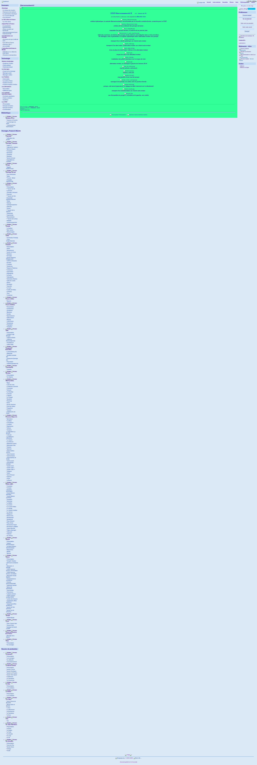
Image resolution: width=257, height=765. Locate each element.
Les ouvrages (10, 658)
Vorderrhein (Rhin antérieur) (11, 601)
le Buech (9, 480)
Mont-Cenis (10, 515)
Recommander (243, 57)
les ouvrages (10, 644)
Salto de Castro (11, 280)
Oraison (9, 447)
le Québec (10, 228)
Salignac (9, 471)
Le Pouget (10, 397)
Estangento (10, 273)
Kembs (9, 314)
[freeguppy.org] (120, 758)
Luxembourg (9, 367)
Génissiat (9, 501)
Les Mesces (10, 441)
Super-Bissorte (11, 528)
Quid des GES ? (7, 44)
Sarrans (9, 410)
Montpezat (10, 519)
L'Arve (8, 708)
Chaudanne (10, 422)
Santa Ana (10, 266)
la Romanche (10, 711)
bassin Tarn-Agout (12, 675)
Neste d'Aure (10, 747)
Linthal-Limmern (11, 594)
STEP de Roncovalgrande (10, 340)
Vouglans (9, 326)
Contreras (9, 295)
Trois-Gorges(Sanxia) (10, 240)
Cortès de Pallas (11, 289)
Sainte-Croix (10, 466)
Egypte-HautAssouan (10, 167)
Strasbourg (10, 323)
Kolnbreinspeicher (12, 222)
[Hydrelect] (5, 1)
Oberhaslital (10, 590)
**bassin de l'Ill (11, 189)
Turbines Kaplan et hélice (10, 84)
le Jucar (9, 288)
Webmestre (242, 50)
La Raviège (10, 392)
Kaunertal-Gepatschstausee (11, 198)
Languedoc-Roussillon (8, 348)
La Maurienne (11, 709)
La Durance (8, 654)
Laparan (9, 395)
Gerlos (9, 208)
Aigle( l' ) (9, 145)
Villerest (9, 534)
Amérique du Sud (10, 172)
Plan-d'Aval (10, 523)
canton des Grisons (12, 599)
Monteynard (10, 517)
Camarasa (10, 270)
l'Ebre (8, 248)
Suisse (7, 557)
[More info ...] (138, 758)
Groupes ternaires (8, 106)
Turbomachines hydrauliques (10, 126)
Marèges (9, 156)
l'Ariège (9, 749)
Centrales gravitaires (9, 96)
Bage (8, 383)
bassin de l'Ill (142, 13)
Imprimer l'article (142, 114)
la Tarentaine (10, 678)
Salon (8, 473)
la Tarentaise (10, 713)
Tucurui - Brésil (11, 178)
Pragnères (10, 408)
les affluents (10, 660)
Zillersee (9, 206)
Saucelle (9, 286)
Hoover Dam (10, 625)
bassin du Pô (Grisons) (10, 611)
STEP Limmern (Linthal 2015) (10, 596)
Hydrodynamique (8, 67)
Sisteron (9, 476)
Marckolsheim (11, 316)
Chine (7, 235)
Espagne (8, 244)
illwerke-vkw (141, 16)
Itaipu (8, 176)
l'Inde (7, 641)
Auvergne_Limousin (11, 143)
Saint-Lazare (10, 461)
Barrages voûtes (7, 75)
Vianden (9, 369)
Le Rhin (7, 684)
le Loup (9, 735)
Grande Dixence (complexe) (11, 579)
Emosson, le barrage (10, 566)
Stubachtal (10, 213)
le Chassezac (10, 680)
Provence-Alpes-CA (11, 417)
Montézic (9, 399)
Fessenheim (10, 307)
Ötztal (8, 201)
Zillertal (9, 203)
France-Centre (9, 299)
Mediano (9, 254)
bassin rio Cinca (11, 252)
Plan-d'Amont (10, 521)
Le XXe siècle (7, 21)
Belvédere (10, 419)
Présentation (10, 187)
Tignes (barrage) (11, 530)
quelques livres (9, 118)
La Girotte (9, 508)
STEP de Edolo (11, 337)
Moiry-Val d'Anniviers (9, 587)
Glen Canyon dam (12, 623)
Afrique (7, 165)
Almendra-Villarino (12, 279)
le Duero (9, 275)
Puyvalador (10, 361)
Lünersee (9, 190)
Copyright (8, 136)
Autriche (8, 185)
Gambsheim (10, 308)
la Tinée (9, 732)
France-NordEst (10, 304)
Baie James (10, 230)
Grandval (9, 154)
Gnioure (9, 390)
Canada (7, 226)
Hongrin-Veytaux (11, 561)
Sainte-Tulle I (10, 467)
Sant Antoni (10, 271)
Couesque (10, 388)
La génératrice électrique (10, 14)
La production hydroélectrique (7, 26)
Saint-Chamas (11, 456)
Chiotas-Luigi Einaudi (10, 335)
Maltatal (9, 220)
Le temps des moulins (9, 10)
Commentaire (7, 109)
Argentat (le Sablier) (12, 147)
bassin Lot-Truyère (12, 673)
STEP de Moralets (12, 261)
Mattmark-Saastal (11, 585)
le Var (8, 737)
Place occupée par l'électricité (8, 29)
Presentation (6, 104)
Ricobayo (9, 284)
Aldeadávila (10, 277)
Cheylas (9, 488)
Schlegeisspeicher (12, 204)
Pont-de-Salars (11, 406)
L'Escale (9, 435)
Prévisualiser (122, 114)
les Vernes (10, 535)
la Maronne (10, 676)
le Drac (9, 715)
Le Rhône (8, 691)
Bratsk (8, 551)
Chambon (9, 486)
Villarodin (9, 532)
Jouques (9, 430)
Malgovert (9, 514)
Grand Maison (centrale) (10, 497)
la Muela (9, 291)
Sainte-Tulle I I (11, 469)
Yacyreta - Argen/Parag (9, 180)
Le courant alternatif (8, 15)
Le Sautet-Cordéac (12, 510)
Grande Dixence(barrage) (11, 582)
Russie (7, 539)
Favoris (241, 53)
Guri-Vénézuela (11, 174)
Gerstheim (10, 310)
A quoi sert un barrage (9, 71)
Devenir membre (247, 15)
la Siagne (9, 730)
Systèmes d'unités (8, 63)
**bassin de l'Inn (11, 196)
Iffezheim (9, 312)
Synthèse (5, 100)
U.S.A (7, 621)
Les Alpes (8, 699)
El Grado (9, 256)
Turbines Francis (7, 82)
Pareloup (9, 401)
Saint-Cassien (11, 454)
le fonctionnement (12, 661)
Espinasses (10, 426)
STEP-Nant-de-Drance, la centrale (11, 573)
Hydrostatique (7, 65)
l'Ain (6, 718)
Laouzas (9, 393)
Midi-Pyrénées (9, 380)
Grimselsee (10, 592)
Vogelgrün (10, 325)
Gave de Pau (10, 745)
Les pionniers (7, 17)
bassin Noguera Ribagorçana (11, 258)
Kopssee (9, 194)
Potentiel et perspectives (10, 55)
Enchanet (9, 152)
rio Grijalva (10, 377)
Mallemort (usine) (11, 443)
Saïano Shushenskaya (10, 544)
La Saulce (9, 440)
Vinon (8, 478)
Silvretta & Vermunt (12, 192)
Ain (8, 721)
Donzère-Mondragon (9, 490)
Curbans (9, 424)
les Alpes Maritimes (11, 724)
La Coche (9, 505)
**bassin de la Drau (12, 219)
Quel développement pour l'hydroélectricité (10, 33)
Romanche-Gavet (12, 524)
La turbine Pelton (8, 81)
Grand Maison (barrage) (10, 493)
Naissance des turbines (9, 12)
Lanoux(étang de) (12, 351)
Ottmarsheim (10, 317)
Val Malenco (10, 342)
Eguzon (9, 301)
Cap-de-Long (10, 384)
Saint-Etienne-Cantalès (10, 160)
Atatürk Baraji (10, 617)
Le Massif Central (10, 665)
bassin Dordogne (11, 671)
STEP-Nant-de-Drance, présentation (12, 569)
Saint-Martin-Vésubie (10, 463)
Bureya (9, 553)
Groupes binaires (8, 107)
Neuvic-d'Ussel (11, 158)
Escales (9, 262)
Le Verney (9, 512)
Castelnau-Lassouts (12, 386)
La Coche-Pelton (11, 506)
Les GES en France (8, 42)
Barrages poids (7, 73)
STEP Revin (10, 321)
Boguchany (10, 549)
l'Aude (8, 750)
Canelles (9, 264)
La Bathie (9, 503)
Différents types (7, 90)
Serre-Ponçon (11, 475)
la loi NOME (6, 46)
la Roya (9, 728)
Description (6, 88)
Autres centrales (7, 98)
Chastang (9, 151)
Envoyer (247, 31)
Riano (8, 282)
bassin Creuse (11, 669)
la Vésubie (10, 734)
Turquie (7, 615)
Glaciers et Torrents (12, 120)
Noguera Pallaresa (12, 268)
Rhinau (9, 319)
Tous (8, 293)
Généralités (6, 79)
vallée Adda (10, 344)
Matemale (9, 353)
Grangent (9, 499)
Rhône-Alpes (9, 484)
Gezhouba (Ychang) (12, 237)
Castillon (9, 421)
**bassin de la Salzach (10, 210)
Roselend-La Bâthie (12, 526)
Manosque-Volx (11, 445)
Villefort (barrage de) (12, 363)
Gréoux (9, 428)
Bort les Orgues (11, 149)
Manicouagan (10, 232)
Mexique (8, 373)
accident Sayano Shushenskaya (11, 547)
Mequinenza (10, 250)
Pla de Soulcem (11, 404)
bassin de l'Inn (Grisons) (10, 607)
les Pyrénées (9, 741)
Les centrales (10, 688)
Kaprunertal (10, 215)
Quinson (9, 449)
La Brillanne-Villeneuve (10, 437)
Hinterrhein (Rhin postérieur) (11, 604)
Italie (6, 330)
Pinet (8, 402)
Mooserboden (11, 217)
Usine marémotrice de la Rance (11, 633)
